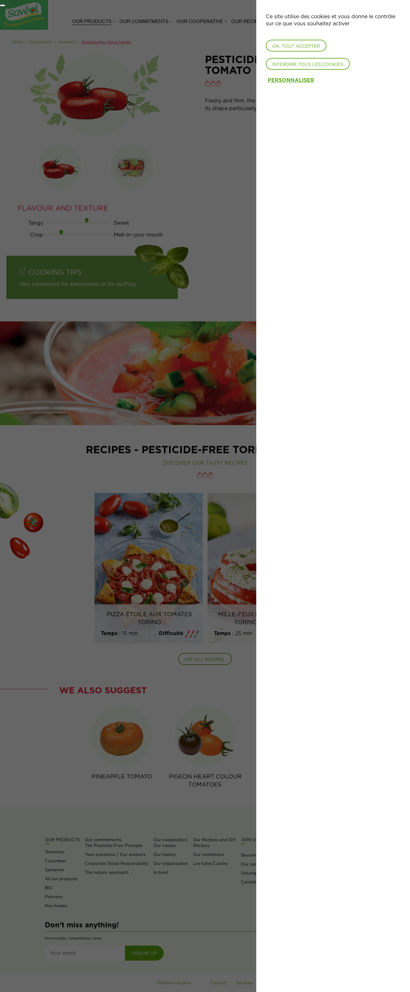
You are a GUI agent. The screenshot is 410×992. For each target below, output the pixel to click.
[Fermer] (2, 5)
